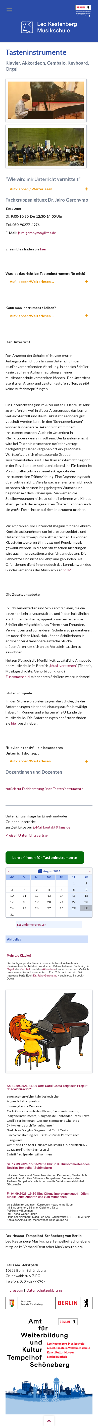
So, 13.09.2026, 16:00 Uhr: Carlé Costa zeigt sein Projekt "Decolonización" (47, 1087)
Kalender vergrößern (31, 924)
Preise (11, 835)
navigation (9, 10)
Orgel (10, 969)
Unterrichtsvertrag (33, 835)
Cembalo (25, 969)
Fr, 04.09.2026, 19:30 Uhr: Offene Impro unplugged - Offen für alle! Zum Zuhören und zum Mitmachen (47, 1195)
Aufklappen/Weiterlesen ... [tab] (32, 281)
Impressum (14, 1290)
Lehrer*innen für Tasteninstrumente (44, 857)
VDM (67, 570)
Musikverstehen (63, 665)
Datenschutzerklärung (44, 1290)
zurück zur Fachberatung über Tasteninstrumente (44, 788)
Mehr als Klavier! (19, 955)
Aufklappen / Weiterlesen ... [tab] (32, 189)
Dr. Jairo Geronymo (45, 975)
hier (43, 249)
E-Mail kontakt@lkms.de (51, 827)
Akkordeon (49, 969)
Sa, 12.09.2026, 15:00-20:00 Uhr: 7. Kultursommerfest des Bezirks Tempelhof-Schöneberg (48, 1166)
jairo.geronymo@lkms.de (37, 233)
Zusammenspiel (18, 676)
